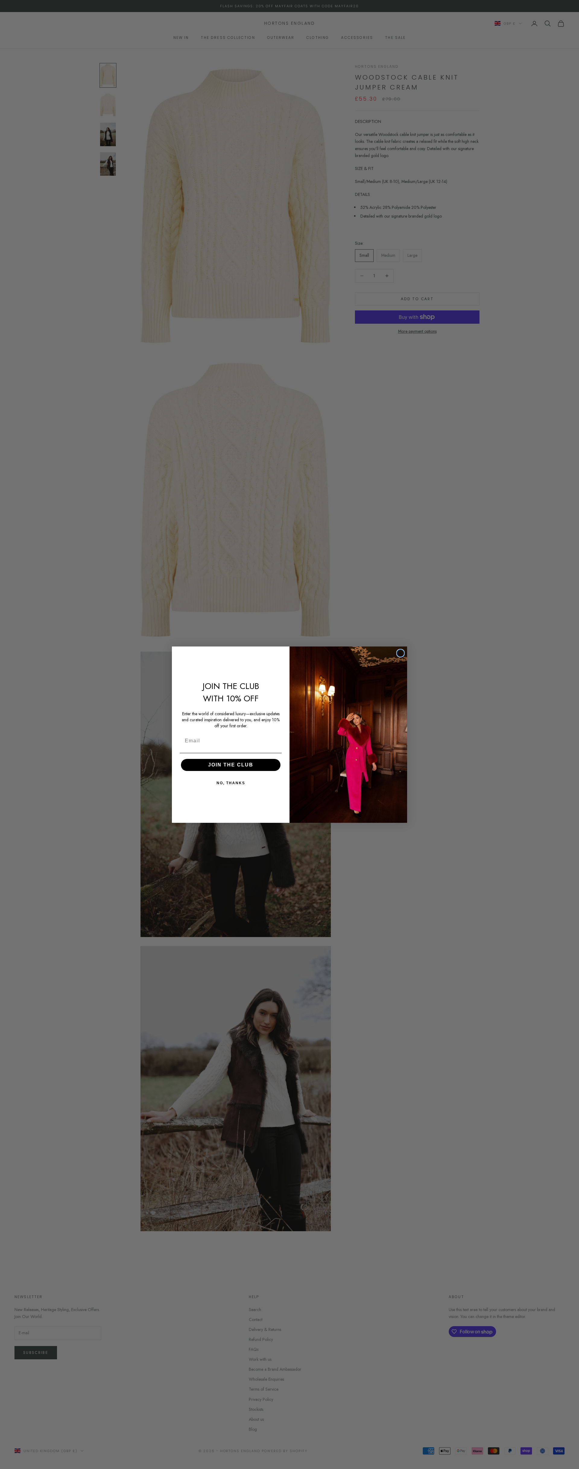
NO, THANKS (231, 783)
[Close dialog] (400, 653)
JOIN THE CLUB (230, 764)
